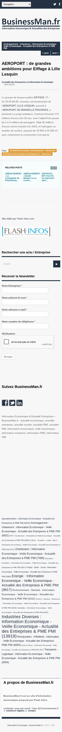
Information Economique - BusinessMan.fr (24, 725)
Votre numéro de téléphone (18, 321)
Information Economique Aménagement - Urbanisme (27, 154)
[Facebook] (59, 4)
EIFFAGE (39, 97)
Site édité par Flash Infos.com (18, 218)
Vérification (8, 333)
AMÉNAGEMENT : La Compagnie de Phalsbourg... (13, 177)
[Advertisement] (31, 477)
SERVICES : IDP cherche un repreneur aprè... (48, 177)
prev (46, 53)
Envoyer (8, 356)
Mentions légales (15, 710)
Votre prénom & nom (14, 297)
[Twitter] (54, 4)
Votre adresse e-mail (14, 309)
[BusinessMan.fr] (31, 30)
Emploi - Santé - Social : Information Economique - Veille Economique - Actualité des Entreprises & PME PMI (29, 572)
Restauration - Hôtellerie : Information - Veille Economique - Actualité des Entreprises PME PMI (30, 640)
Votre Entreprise (12, 286)
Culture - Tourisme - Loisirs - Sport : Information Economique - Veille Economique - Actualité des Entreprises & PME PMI (31, 544)
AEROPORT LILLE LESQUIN (18, 105)
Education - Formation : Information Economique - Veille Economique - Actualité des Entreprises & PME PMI (30, 562)
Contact (32, 710)
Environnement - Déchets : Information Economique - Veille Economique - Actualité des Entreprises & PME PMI (28, 594)
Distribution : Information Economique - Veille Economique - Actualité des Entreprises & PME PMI (28, 553)
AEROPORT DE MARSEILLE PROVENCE (25, 109)
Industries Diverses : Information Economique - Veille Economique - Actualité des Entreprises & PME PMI (30, 626)
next (55, 53)
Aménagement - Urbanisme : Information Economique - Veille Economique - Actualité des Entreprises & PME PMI (30, 46)
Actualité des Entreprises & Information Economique (27, 82)
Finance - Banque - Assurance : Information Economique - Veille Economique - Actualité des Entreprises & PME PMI (31, 603)
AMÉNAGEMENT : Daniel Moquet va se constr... (31, 177)
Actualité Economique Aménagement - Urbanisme (32, 150)
